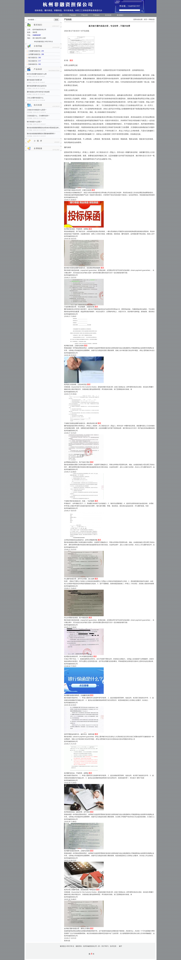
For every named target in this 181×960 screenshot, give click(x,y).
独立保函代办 (32, 61)
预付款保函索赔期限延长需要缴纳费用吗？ (41, 134)
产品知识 (96, 15)
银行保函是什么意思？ (34, 122)
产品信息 (72, 15)
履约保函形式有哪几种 (34, 80)
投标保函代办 (32, 64)
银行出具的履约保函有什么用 (36, 74)
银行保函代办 (32, 58)
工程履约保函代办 (34, 51)
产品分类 (84, 15)
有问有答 (108, 15)
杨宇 (120, 946)
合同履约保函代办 (34, 54)
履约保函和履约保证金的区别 (36, 86)
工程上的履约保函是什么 (35, 98)
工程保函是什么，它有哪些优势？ (38, 116)
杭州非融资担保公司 (71, 197)
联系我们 (120, 15)
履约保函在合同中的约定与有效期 (38, 92)
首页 (60, 15)
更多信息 (67, 940)
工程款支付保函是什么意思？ (36, 110)
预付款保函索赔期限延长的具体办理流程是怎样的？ (43, 128)
